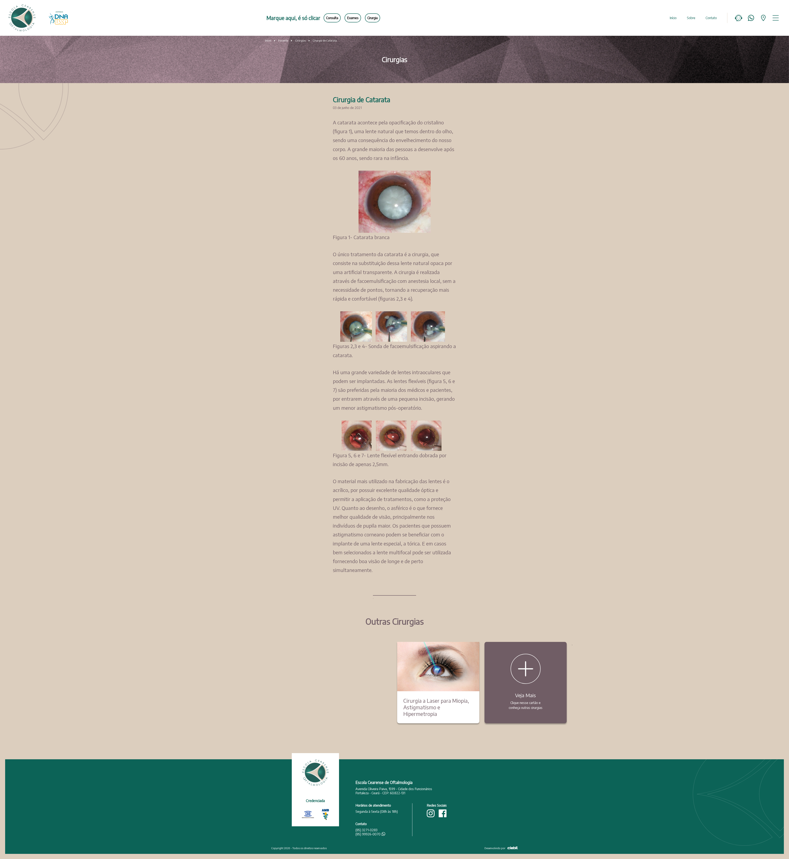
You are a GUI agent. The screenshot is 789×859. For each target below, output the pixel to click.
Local (763, 18)
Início (673, 18)
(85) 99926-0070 (368, 834)
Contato (711, 18)
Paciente (283, 40)
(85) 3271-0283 (366, 830)
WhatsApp (751, 18)
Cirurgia (372, 18)
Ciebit (513, 847)
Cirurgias (300, 40)
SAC (739, 18)
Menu (776, 18)
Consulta (332, 18)
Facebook (442, 813)
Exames (353, 18)
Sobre (691, 18)
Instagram (431, 813)
